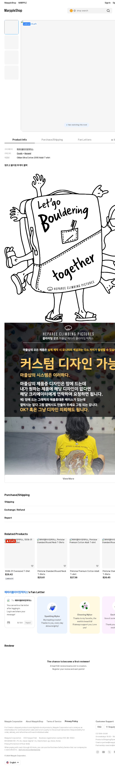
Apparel (27, 153)
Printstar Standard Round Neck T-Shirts (52, 572)
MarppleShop (10, 3)
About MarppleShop (34, 721)
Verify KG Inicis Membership (29, 750)
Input (28, 623)
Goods (19, 153)
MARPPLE (23, 3)
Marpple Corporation (13, 721)
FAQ (99, 727)
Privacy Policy (71, 721)
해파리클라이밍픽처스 (25, 149)
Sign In (108, 3)
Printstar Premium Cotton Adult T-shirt (84, 572)
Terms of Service (54, 721)
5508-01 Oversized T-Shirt (17, 571)
